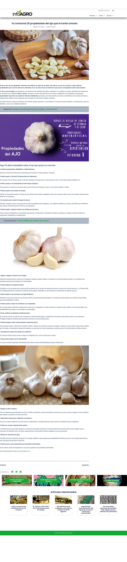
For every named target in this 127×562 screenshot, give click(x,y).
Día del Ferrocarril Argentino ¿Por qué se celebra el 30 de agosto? (63, 509)
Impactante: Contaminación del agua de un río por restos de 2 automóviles (86, 510)
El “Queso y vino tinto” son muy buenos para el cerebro (41, 508)
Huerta (109, 15)
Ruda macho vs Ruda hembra (49, 480)
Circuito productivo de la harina (80, 480)
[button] (113, 10)
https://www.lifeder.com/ (22, 451)
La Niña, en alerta (112, 480)
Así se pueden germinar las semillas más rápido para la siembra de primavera (108, 509)
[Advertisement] (113, 35)
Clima (101, 15)
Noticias (92, 15)
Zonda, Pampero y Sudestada (17, 480)
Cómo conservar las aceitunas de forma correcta (18, 508)
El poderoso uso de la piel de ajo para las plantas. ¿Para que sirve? (34, 109)
